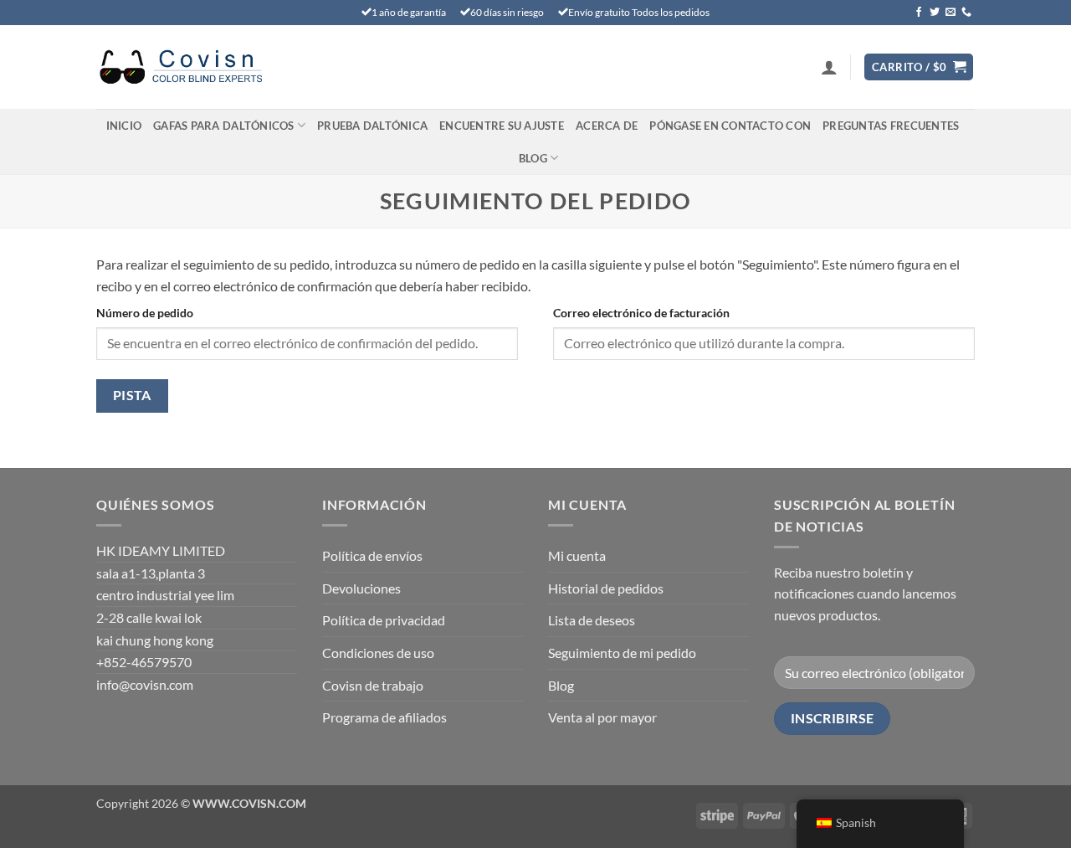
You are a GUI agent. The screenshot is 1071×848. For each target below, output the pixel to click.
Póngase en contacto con (730, 125)
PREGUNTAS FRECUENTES (890, 125)
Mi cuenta (577, 555)
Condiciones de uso (378, 652)
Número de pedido (144, 313)
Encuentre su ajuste (501, 125)
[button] (829, 67)
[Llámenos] (966, 12)
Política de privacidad (383, 620)
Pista (132, 395)
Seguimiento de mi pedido (622, 652)
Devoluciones (361, 588)
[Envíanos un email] (950, 12)
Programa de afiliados (384, 717)
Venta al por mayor (602, 717)
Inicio (124, 125)
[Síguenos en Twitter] (935, 12)
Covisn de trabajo (372, 685)
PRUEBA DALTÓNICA (372, 125)
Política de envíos (372, 555)
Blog (533, 158)
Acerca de (607, 125)
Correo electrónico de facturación (641, 313)
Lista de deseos (591, 620)
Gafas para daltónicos (223, 125)
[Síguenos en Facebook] (919, 12)
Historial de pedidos (606, 588)
